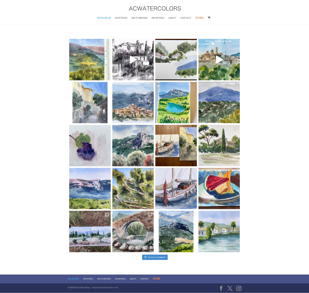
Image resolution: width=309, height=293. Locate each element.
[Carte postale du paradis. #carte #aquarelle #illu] (176, 102)
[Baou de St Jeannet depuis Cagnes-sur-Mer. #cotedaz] (133, 145)
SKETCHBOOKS (139, 18)
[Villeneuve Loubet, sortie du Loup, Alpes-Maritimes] (219, 231)
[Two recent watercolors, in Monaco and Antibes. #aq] (176, 145)
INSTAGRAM (104, 18)
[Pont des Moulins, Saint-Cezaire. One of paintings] (133, 231)
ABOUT (172, 18)
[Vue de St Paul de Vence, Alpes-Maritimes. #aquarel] (219, 59)
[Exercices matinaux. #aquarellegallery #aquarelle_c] (176, 59)
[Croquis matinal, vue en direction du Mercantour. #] (219, 102)
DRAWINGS (158, 18)
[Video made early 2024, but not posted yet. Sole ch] (133, 59)
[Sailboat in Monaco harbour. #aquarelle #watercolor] (176, 188)
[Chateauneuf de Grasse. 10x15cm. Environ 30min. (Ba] (90, 59)
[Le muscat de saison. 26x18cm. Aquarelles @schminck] (90, 145)
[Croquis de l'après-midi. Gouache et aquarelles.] (219, 188)
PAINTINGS (121, 18)
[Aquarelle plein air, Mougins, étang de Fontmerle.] (219, 145)
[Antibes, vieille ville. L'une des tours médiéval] (90, 102)
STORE (199, 18)
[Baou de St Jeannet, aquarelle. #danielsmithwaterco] (90, 188)
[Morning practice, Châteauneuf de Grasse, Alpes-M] (176, 231)
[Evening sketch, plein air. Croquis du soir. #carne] (90, 231)
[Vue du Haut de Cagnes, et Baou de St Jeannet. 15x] (133, 102)
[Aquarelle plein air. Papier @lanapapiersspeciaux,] (133, 188)
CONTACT (185, 18)
